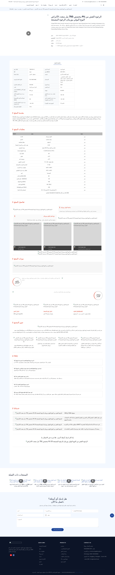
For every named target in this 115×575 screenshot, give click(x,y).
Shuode (11, 9)
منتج (16, 9)
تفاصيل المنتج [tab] (57, 63)
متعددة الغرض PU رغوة (28, 9)
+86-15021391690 (102, 1)
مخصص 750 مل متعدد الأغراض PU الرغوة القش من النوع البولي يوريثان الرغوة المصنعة (53, 9)
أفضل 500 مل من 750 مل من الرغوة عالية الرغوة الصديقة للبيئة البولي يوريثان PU (21, 485)
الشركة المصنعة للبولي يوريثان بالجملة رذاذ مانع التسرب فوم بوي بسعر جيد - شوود (68, 485)
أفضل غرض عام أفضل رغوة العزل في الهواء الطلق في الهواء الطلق (93, 485)
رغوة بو (20, 9)
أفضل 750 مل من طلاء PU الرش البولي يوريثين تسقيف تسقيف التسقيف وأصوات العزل (45, 485)
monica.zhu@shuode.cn (90, 1)
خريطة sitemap (79, 572)
